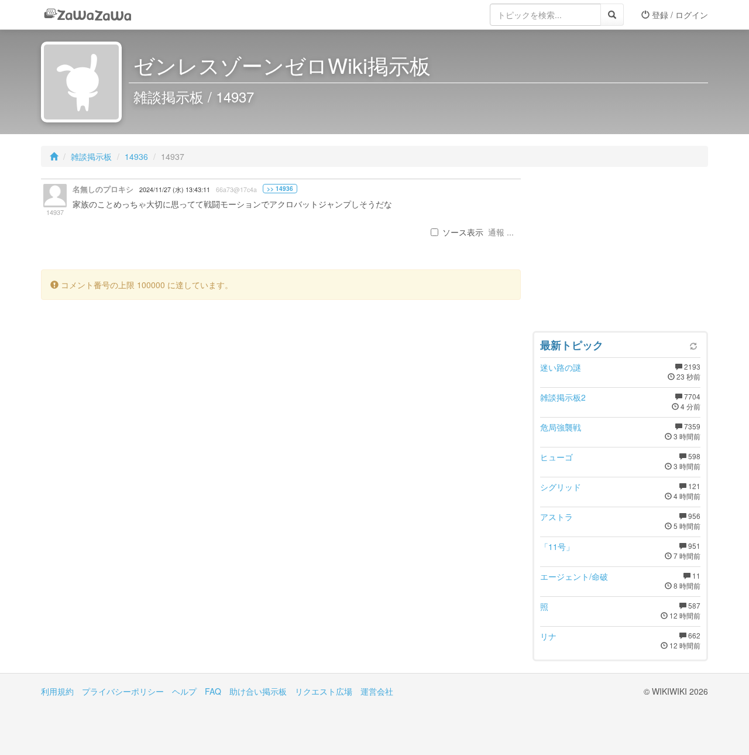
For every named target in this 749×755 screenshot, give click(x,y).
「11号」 (557, 546)
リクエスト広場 (323, 691)
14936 (136, 156)
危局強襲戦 (560, 427)
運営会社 (376, 691)
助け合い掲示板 (258, 691)
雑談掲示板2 (563, 397)
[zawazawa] (87, 14)
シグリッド (560, 487)
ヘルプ (184, 691)
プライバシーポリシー (123, 691)
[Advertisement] (620, 252)
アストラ (556, 516)
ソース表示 (462, 232)
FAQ (213, 691)
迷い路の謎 (560, 367)
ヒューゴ (556, 457)
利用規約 (57, 691)
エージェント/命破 (574, 576)
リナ (548, 636)
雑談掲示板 (91, 156)
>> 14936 (280, 189)
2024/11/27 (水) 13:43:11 (174, 189)
